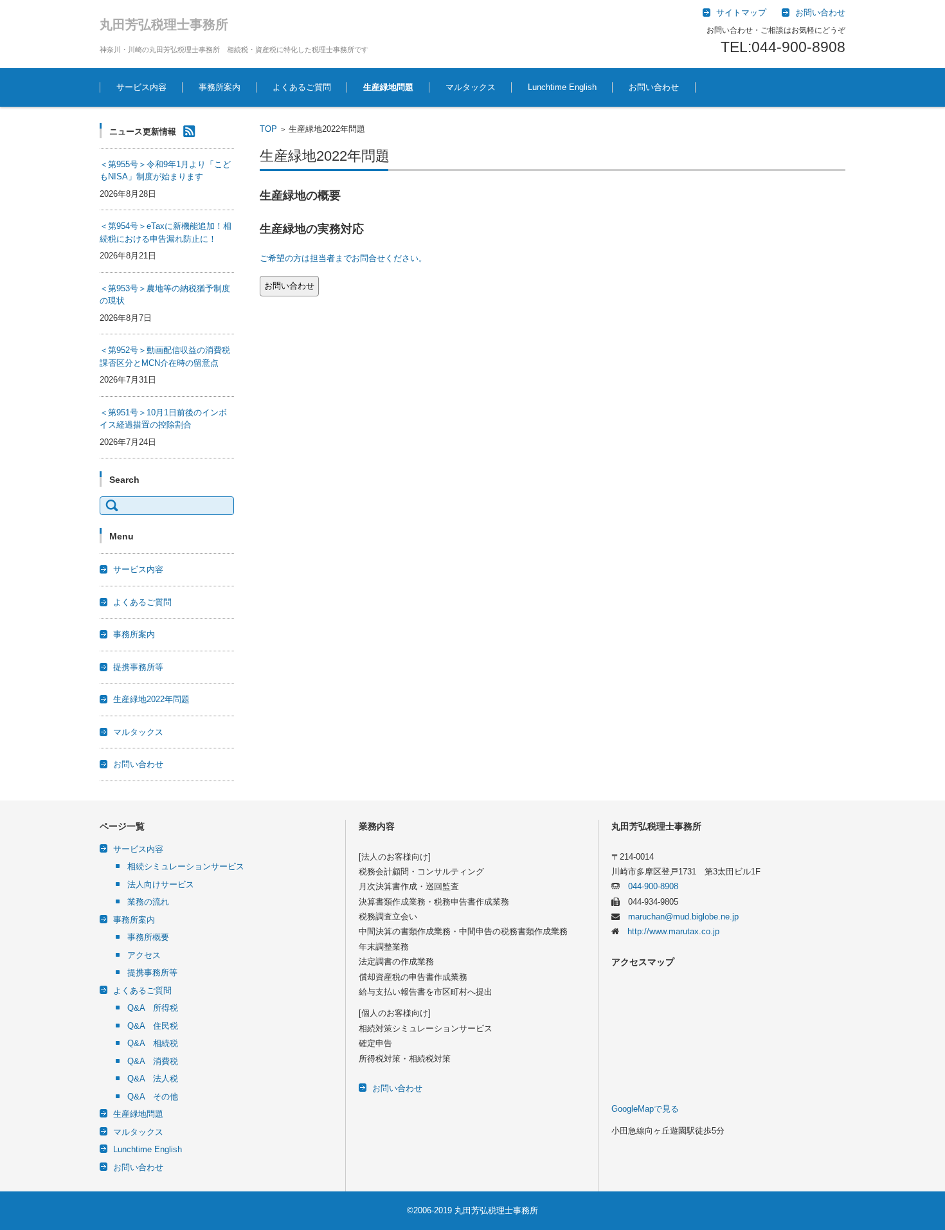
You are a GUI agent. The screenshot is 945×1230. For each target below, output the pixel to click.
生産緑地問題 (388, 87)
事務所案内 (219, 87)
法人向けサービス (160, 884)
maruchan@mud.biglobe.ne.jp (679, 916)
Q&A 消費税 (152, 1061)
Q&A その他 (152, 1096)
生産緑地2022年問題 (151, 699)
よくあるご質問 (302, 87)
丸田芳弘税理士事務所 (164, 24)
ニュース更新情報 (142, 131)
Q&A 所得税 (152, 1008)
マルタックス (471, 87)
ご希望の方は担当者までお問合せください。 (343, 258)
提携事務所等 (138, 667)
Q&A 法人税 (152, 1078)
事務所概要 (148, 937)
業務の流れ (148, 902)
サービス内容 (141, 87)
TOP (268, 129)
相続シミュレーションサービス (185, 866)
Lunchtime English (562, 87)
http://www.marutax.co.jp (669, 931)
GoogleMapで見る (645, 1109)
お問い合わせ (654, 87)
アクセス (144, 955)
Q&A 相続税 (152, 1043)
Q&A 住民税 (152, 1026)
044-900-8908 (649, 886)
